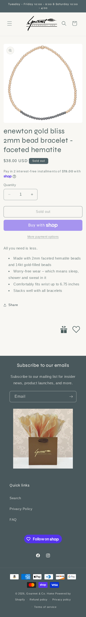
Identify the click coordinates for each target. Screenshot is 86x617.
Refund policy (39, 599)
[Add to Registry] (64, 329)
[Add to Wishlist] (76, 329)
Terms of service (45, 607)
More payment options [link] (43, 236)
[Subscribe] (71, 396)
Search (15, 498)
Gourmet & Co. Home (40, 593)
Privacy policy (61, 599)
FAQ (13, 519)
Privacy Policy (21, 509)
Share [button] (13, 305)
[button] (9, 23)
